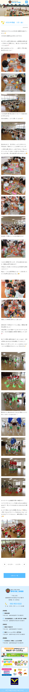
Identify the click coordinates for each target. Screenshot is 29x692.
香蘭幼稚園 (7, 613)
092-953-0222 (16, 604)
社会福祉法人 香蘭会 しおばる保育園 (13, 640)
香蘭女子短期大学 (8, 627)
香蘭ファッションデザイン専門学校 (12, 632)
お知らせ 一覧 (14, 575)
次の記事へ (19, 564)
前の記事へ (10, 564)
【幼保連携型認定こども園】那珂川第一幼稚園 (15, 618)
